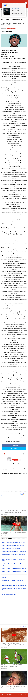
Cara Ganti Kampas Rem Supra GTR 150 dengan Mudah (14, 585)
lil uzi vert (7, 19)
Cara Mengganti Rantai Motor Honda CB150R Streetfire (14, 551)
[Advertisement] (14, 610)
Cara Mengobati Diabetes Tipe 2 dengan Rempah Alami (14, 542)
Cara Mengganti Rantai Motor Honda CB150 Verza (13, 545)
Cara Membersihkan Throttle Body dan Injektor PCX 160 (14, 568)
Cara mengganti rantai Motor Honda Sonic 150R (12, 548)
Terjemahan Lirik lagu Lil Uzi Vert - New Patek (13, 473)
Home (2, 19)
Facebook (15, 445)
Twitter (14, 448)
